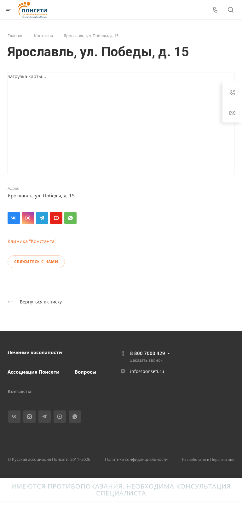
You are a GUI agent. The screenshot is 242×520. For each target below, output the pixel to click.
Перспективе (222, 459)
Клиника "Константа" (32, 241)
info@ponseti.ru (147, 371)
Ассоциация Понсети (34, 372)
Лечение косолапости (35, 352)
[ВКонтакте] (14, 218)
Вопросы (85, 372)
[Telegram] (42, 218)
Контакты (20, 391)
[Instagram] (28, 218)
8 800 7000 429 (147, 353)
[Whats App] (70, 218)
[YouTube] (56, 218)
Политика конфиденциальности (136, 459)
